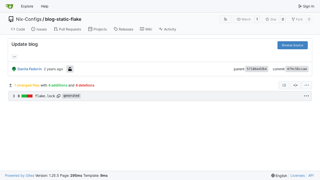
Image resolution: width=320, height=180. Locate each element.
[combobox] (284, 85)
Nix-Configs (29, 19)
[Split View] (295, 85)
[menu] (307, 85)
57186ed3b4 (257, 69)
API (311, 175)
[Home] (9, 6)
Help (44, 6)
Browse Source (292, 45)
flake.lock (45, 96)
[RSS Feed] (225, 19)
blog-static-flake (63, 19)
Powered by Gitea (19, 175)
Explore (27, 6)
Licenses (297, 175)
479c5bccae (297, 69)
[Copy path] (58, 96)
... (14, 56)
